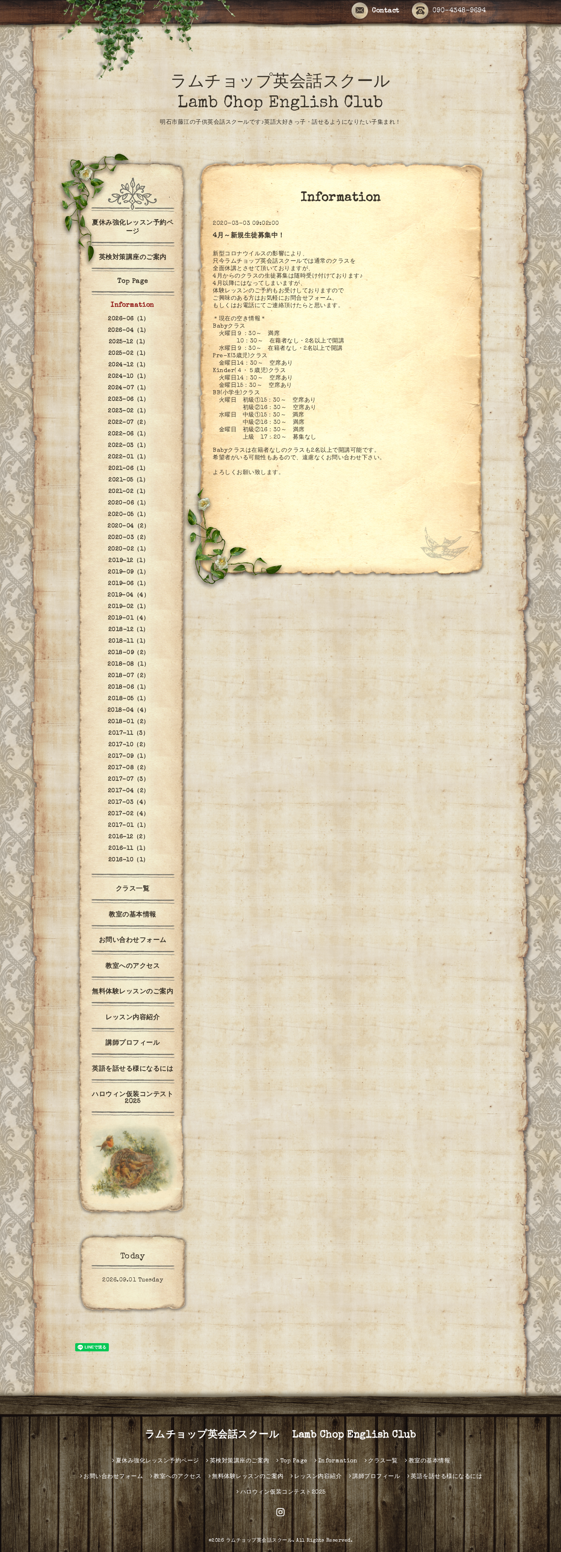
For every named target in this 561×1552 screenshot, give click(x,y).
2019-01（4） (128, 618)
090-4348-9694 (459, 11)
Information (132, 305)
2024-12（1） (128, 365)
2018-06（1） (128, 687)
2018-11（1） (128, 641)
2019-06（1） (128, 584)
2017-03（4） (128, 802)
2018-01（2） (128, 722)
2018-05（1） (128, 699)
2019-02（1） (128, 607)
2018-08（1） (128, 664)
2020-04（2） (128, 526)
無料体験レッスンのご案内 (132, 992)
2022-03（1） (128, 446)
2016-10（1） (128, 860)
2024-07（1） (128, 388)
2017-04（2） (128, 791)
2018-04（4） (129, 710)
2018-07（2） (128, 676)
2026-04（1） (128, 330)
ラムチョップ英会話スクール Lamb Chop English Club (280, 1435)
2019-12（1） (128, 561)
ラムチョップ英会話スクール (259, 1540)
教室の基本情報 (132, 915)
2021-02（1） (128, 492)
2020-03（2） (128, 538)
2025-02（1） (128, 353)
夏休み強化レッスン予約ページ (132, 227)
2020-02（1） (128, 549)
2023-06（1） (128, 399)
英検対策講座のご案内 (133, 257)
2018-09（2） (128, 653)
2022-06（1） (128, 434)
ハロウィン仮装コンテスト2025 (132, 1098)
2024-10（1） (128, 376)
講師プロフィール (133, 1043)
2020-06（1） (128, 503)
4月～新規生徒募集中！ (249, 236)
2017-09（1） (128, 756)
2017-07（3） (128, 779)
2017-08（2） (128, 768)
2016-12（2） (128, 837)
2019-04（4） (128, 595)
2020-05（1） (128, 515)
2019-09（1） (128, 572)
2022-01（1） (128, 457)
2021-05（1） (128, 480)
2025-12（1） (129, 342)
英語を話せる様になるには (132, 1069)
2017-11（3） (128, 733)
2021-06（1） (128, 469)
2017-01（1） (128, 825)
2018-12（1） (128, 630)
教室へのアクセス (133, 966)
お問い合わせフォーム (133, 940)
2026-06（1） (128, 319)
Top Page (132, 281)
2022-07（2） (128, 423)
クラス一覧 (133, 889)
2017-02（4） (128, 814)
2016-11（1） (128, 848)
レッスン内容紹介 (133, 1018)
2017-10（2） (128, 745)
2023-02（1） (128, 411)
